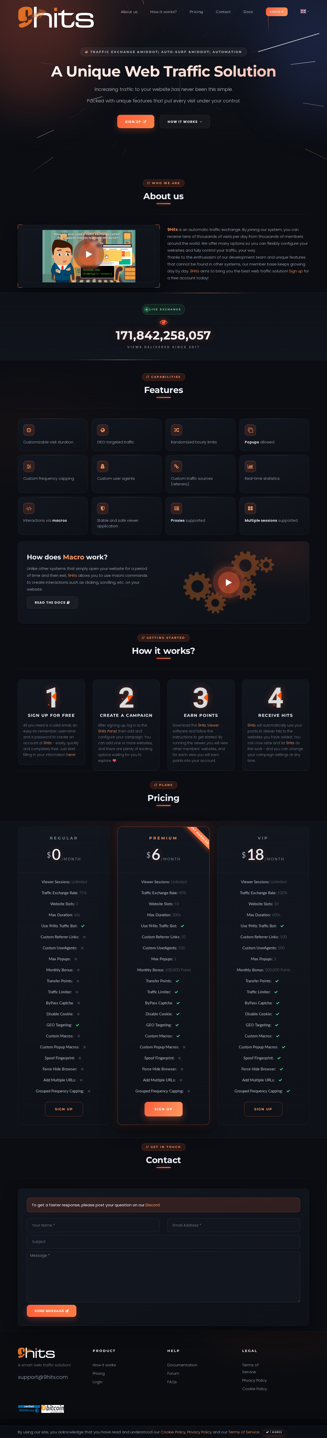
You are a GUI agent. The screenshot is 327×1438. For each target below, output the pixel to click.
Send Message (49, 1310)
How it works (183, 121)
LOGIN (275, 12)
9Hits (172, 229)
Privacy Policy (254, 1380)
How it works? (163, 11)
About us (129, 11)
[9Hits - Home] (56, 17)
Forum (173, 1373)
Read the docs (51, 602)
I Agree (275, 1432)
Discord (153, 1205)
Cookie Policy (254, 1388)
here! (70, 754)
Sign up (296, 271)
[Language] (304, 11)
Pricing (196, 11)
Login (97, 1381)
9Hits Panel (107, 731)
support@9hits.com (43, 1377)
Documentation (182, 1365)
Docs (248, 11)
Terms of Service (244, 1432)
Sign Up (133, 121)
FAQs (172, 1381)
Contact (223, 11)
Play (89, 254)
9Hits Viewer (208, 725)
